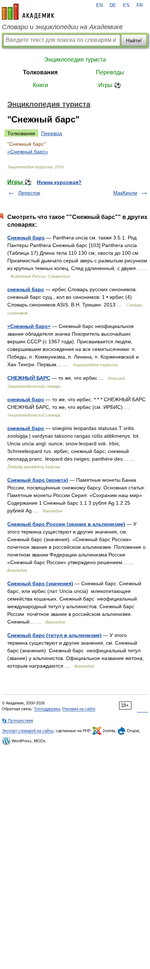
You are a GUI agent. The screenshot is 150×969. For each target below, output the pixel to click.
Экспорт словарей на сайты (28, 730)
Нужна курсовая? (59, 182)
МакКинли (125, 193)
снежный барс (25, 289)
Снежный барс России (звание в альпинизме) (66, 524)
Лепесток (29, 193)
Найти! (134, 40)
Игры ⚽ (109, 85)
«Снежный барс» (27, 152)
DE (113, 5)
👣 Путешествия (17, 720)
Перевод (51, 133)
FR (140, 5)
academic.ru (28, 12)
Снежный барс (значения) (40, 583)
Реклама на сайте (78, 709)
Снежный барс (26, 238)
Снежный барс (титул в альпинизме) (54, 635)
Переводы (110, 72)
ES (126, 5)
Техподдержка (47, 709)
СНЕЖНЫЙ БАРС (28, 378)
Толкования (40, 72)
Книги (40, 85)
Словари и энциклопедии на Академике (62, 27)
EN (99, 5)
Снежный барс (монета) (37, 480)
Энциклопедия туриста (75, 59)
